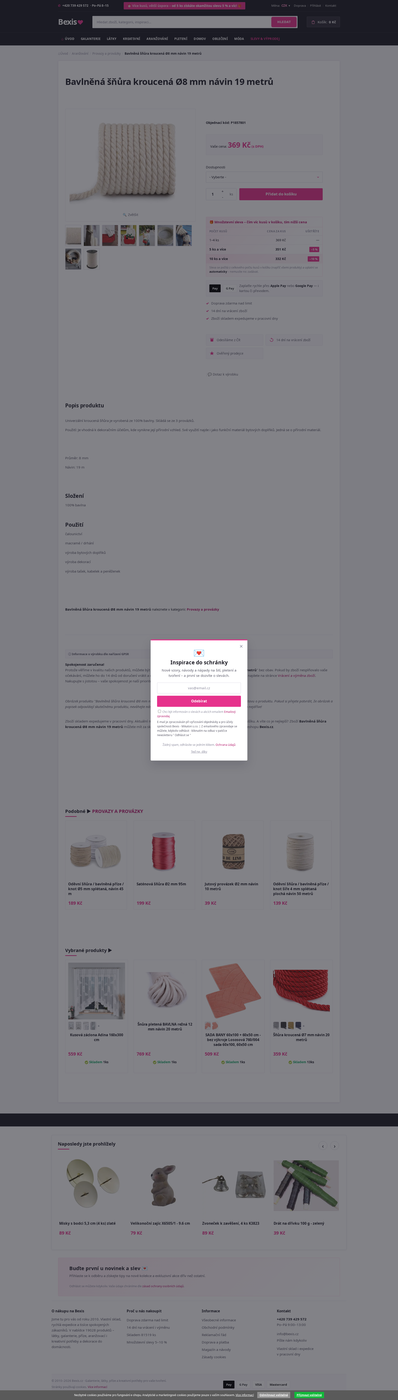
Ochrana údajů (226, 745)
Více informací (245, 1395)
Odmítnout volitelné (274, 1395)
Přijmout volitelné (309, 1395)
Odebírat (199, 701)
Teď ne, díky (199, 751)
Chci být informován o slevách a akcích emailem (196, 714)
